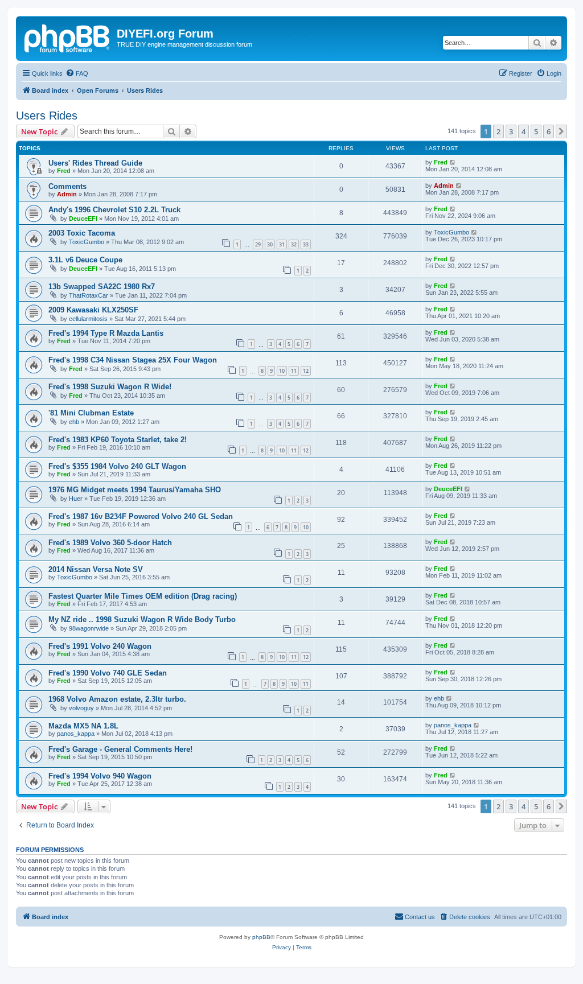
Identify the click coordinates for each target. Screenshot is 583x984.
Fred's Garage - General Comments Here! (120, 749)
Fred (64, 170)
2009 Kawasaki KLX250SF (93, 310)
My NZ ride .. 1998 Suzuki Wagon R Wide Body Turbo (142, 619)
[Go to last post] (453, 162)
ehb (74, 421)
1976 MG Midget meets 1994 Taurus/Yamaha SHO (134, 489)
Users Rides (46, 115)
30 (270, 244)
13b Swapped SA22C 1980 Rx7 (101, 286)
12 (306, 370)
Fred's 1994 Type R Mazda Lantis (105, 333)
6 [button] (549, 131)
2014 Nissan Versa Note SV (95, 569)
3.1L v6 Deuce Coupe (85, 260)
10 (282, 370)
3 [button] (511, 131)
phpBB (261, 937)
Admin (67, 194)
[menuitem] (76, 73)
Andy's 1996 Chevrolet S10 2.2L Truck (114, 209)
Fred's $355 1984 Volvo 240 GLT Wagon (117, 466)
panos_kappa (76, 733)
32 (294, 244)
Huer (76, 498)
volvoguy (81, 708)
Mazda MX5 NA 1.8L (83, 726)
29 (258, 244)
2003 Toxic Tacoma (81, 233)
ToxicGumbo (86, 241)
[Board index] (68, 37)
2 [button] (498, 131)
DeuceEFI (83, 218)
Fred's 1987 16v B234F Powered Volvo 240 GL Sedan (140, 516)
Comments (67, 186)
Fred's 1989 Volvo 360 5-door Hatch (110, 542)
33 (306, 244)
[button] (561, 131)
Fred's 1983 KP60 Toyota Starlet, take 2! (117, 439)
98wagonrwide (89, 628)
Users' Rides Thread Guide (95, 163)
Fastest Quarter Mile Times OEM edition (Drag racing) (142, 596)
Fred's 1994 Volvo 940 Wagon (99, 776)
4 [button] (523, 131)
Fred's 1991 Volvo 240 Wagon (99, 646)
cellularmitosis (88, 318)
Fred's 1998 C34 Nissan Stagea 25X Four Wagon (132, 360)
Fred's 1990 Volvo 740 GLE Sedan (107, 673)
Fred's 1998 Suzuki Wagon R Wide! (109, 386)
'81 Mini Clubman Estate (91, 413)
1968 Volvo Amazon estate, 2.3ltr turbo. (117, 699)
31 (282, 244)
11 (294, 370)
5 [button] (536, 131)
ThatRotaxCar (88, 295)
